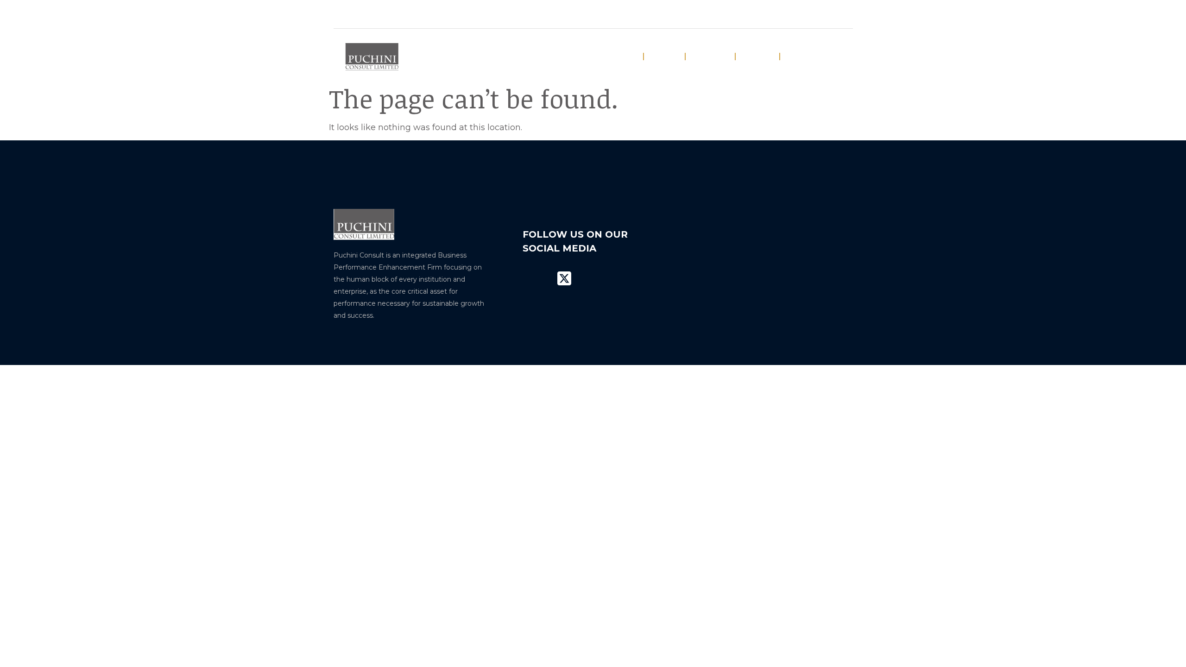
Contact (804, 56)
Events (757, 56)
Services (710, 56)
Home (623, 56)
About (664, 56)
